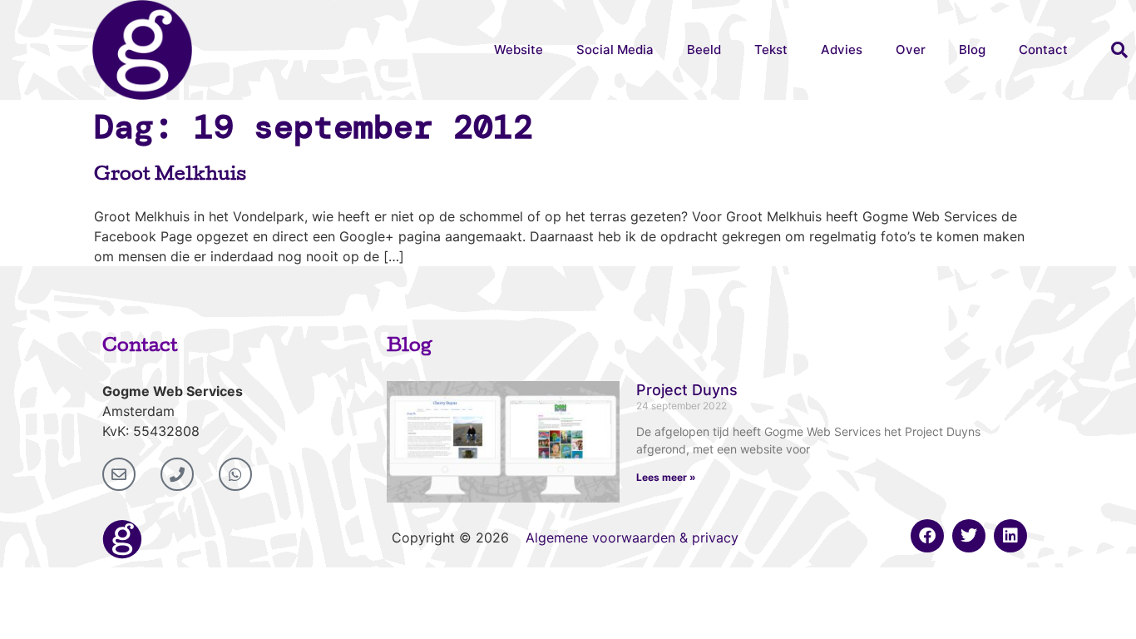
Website (518, 49)
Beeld (704, 49)
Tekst (771, 49)
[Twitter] (968, 535)
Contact (1043, 49)
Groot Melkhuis (170, 176)
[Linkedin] (1010, 535)
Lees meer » (666, 477)
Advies (841, 49)
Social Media (615, 49)
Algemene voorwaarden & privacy (632, 537)
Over (911, 49)
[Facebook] (927, 535)
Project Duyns (687, 390)
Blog (972, 49)
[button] (1119, 50)
